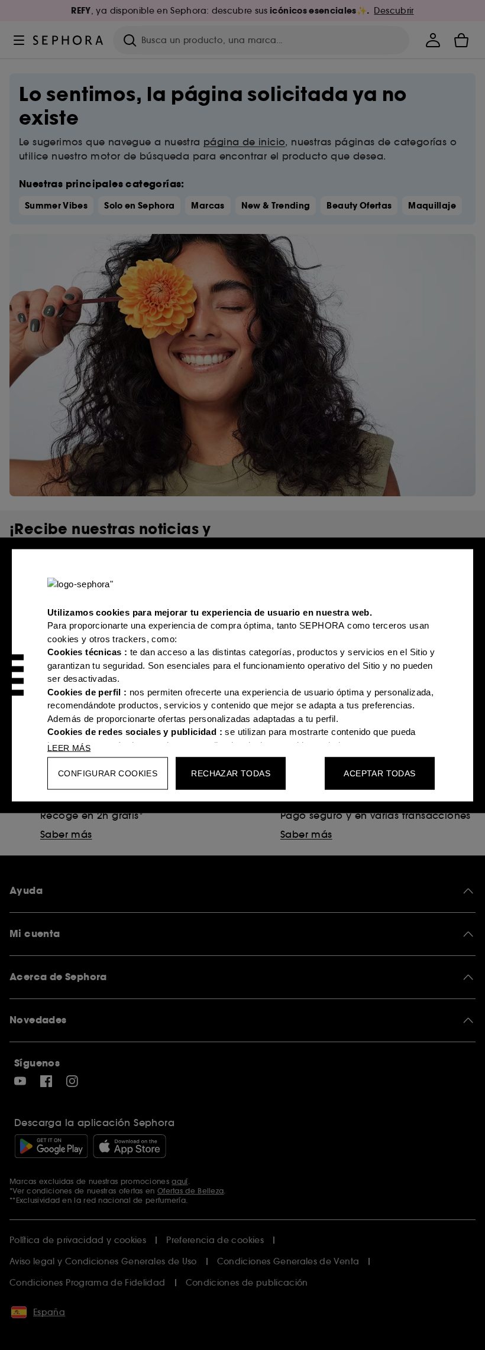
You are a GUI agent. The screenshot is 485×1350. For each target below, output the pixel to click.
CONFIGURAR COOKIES (107, 773)
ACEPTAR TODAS (379, 773)
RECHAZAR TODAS (230, 773)
